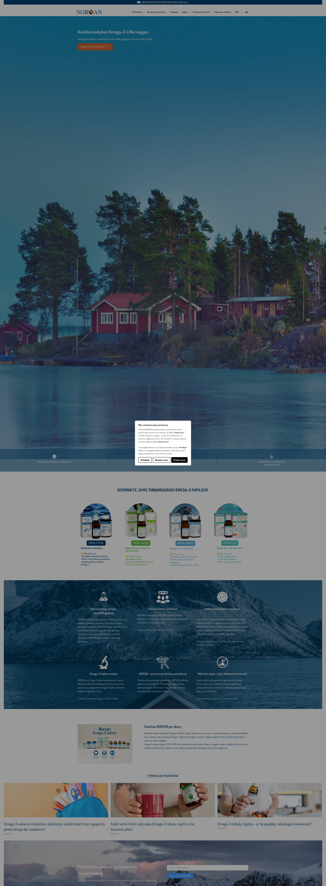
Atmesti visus (161, 459)
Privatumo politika (166, 453)
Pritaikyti (145, 459)
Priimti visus (179, 459)
